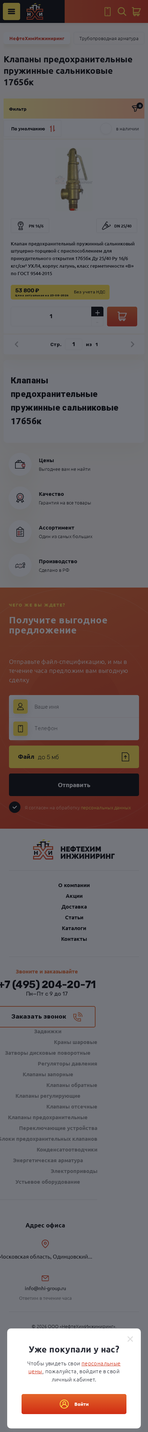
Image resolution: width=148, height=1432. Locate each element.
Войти (81, 1404)
